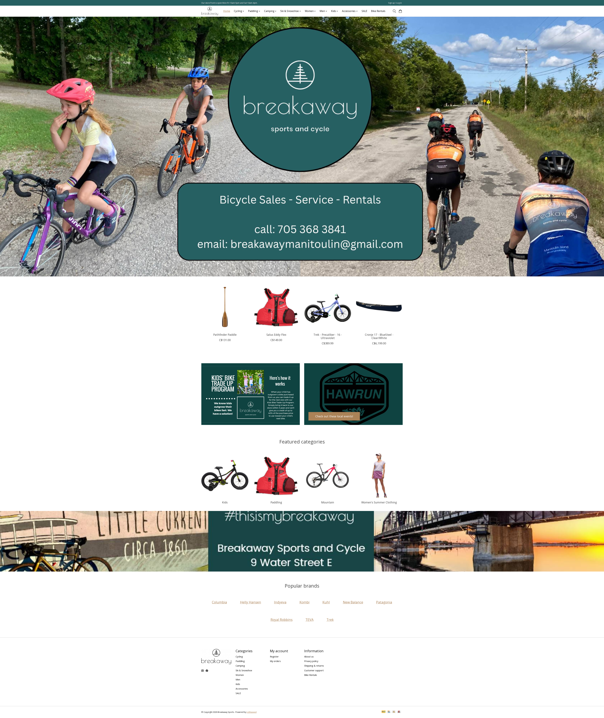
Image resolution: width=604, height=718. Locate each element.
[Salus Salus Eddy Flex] (276, 306)
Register (274, 656)
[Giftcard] (399, 712)
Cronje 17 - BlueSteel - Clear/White (379, 336)
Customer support (314, 670)
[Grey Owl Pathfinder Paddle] (224, 306)
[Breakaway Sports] (209, 11)
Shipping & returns (314, 665)
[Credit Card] (389, 712)
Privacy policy (311, 661)
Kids (225, 502)
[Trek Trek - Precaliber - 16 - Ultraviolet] (327, 306)
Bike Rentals (378, 11)
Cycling (239, 656)
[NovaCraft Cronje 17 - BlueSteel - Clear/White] (379, 306)
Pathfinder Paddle (225, 335)
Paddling (276, 502)
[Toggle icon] (394, 11)
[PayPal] (384, 712)
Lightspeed (252, 712)
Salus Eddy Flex (276, 335)
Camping (240, 665)
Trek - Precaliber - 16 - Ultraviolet (327, 336)
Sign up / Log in (395, 3)
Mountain (327, 502)
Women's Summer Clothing (379, 502)
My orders (275, 661)
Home (226, 11)
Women (240, 674)
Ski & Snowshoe (244, 670)
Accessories (242, 688)
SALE (364, 11)
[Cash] (394, 712)
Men (238, 679)
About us (309, 656)
